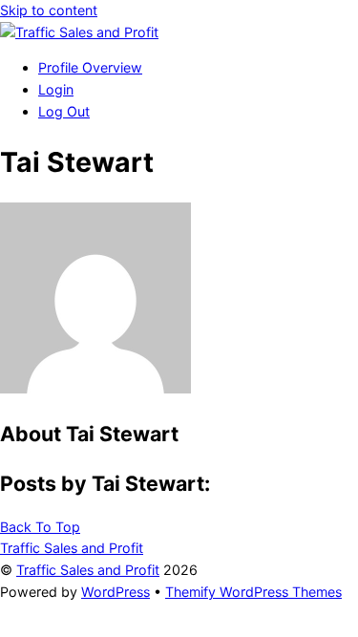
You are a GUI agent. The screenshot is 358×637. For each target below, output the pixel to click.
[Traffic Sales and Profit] (79, 32)
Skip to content (48, 10)
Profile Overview (90, 67)
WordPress (115, 592)
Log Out (64, 111)
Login (56, 89)
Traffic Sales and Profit (87, 570)
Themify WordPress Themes (253, 592)
